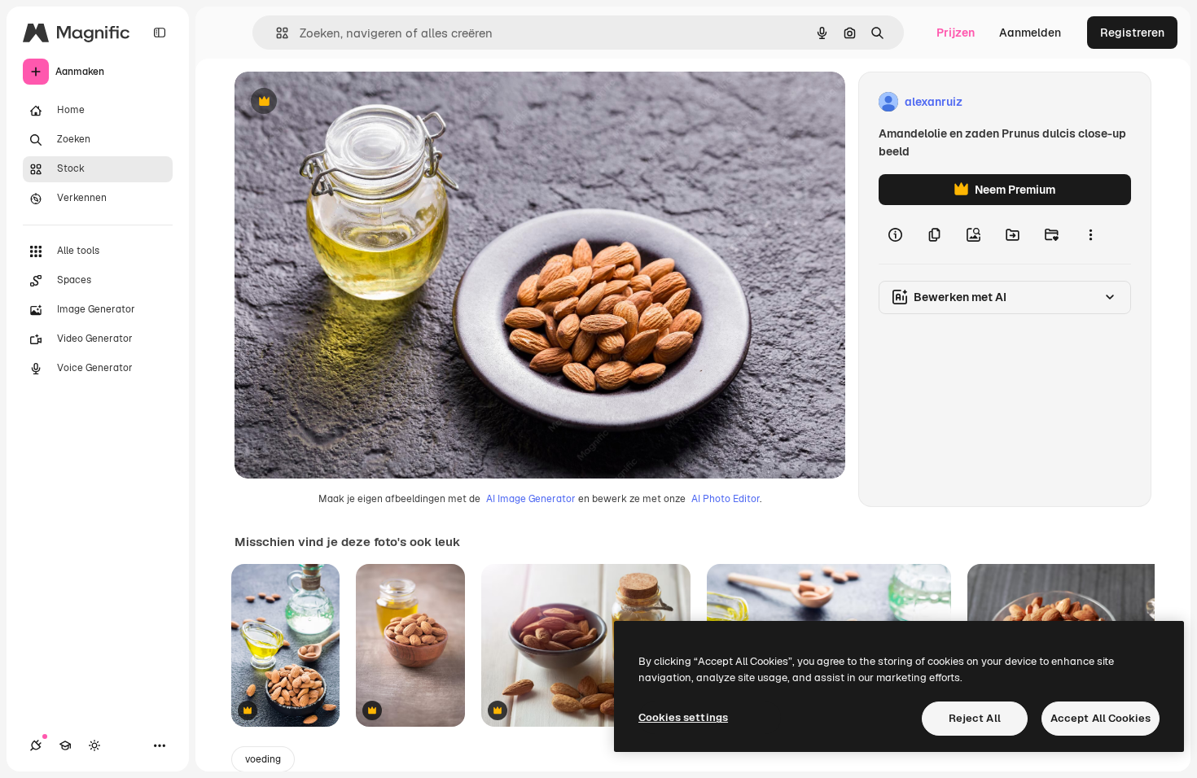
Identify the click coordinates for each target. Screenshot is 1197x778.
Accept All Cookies (1100, 718)
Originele (341, 102)
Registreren (1132, 32)
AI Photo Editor (725, 498)
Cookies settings (683, 717)
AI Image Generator (531, 498)
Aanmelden (1030, 32)
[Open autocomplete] (275, 33)
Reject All (975, 718)
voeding (263, 759)
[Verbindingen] (36, 745)
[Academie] (65, 745)
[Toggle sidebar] (160, 33)
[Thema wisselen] (94, 745)
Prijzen (955, 32)
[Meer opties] (1090, 234)
